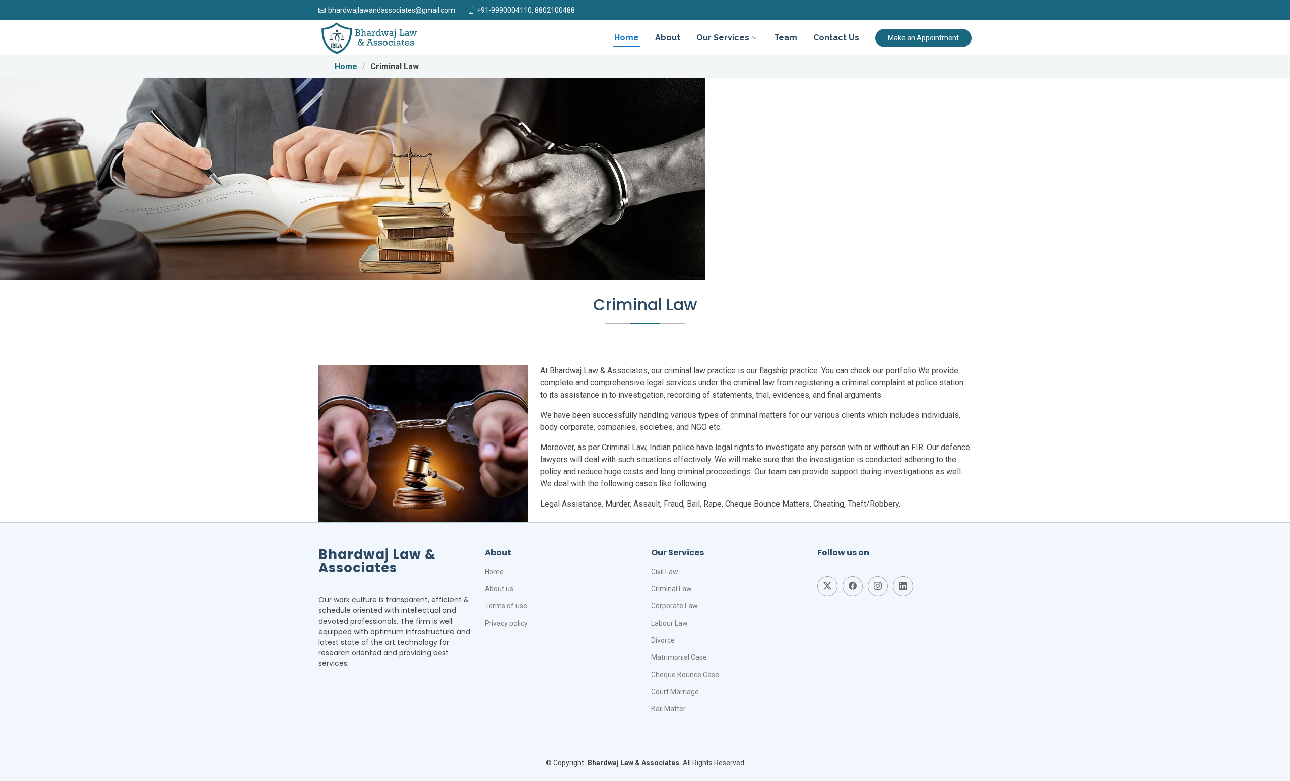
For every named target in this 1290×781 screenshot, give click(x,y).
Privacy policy (506, 623)
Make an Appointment (923, 38)
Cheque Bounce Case (685, 674)
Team (785, 37)
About (667, 37)
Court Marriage (675, 691)
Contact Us (836, 37)
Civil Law (664, 571)
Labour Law (669, 623)
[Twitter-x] (827, 586)
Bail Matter (668, 708)
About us (499, 588)
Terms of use (506, 605)
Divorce (663, 640)
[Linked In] (903, 586)
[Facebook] (853, 586)
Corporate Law (674, 605)
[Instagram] (878, 586)
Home (626, 37)
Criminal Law (671, 588)
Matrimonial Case (679, 657)
